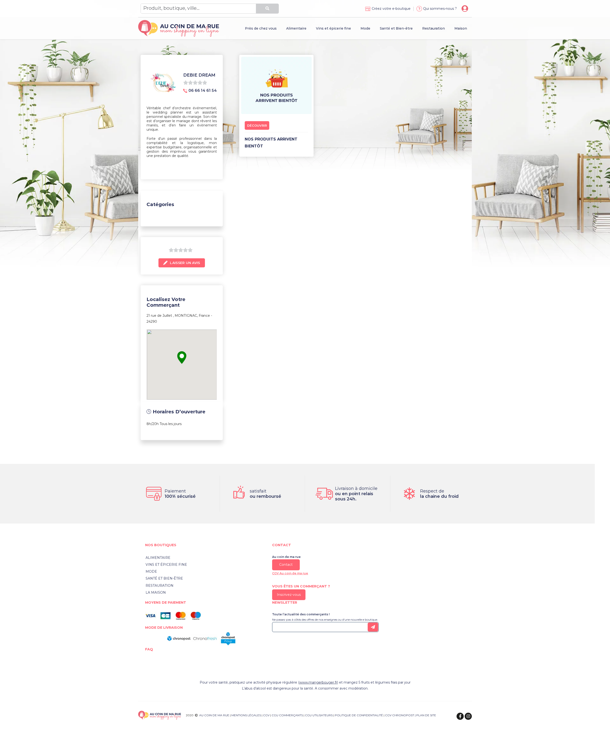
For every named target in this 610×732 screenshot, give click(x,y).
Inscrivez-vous (289, 594)
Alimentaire (158, 557)
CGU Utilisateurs (319, 715)
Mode (151, 571)
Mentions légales (246, 715)
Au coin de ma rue (214, 715)
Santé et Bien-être (164, 578)
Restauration (159, 585)
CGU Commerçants (287, 715)
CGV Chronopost (399, 715)
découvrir (257, 125)
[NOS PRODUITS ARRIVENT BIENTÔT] (276, 84)
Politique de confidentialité (359, 715)
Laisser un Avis (185, 263)
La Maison (156, 592)
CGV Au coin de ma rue (290, 573)
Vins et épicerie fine (166, 564)
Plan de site (426, 715)
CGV (266, 715)
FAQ (149, 649)
